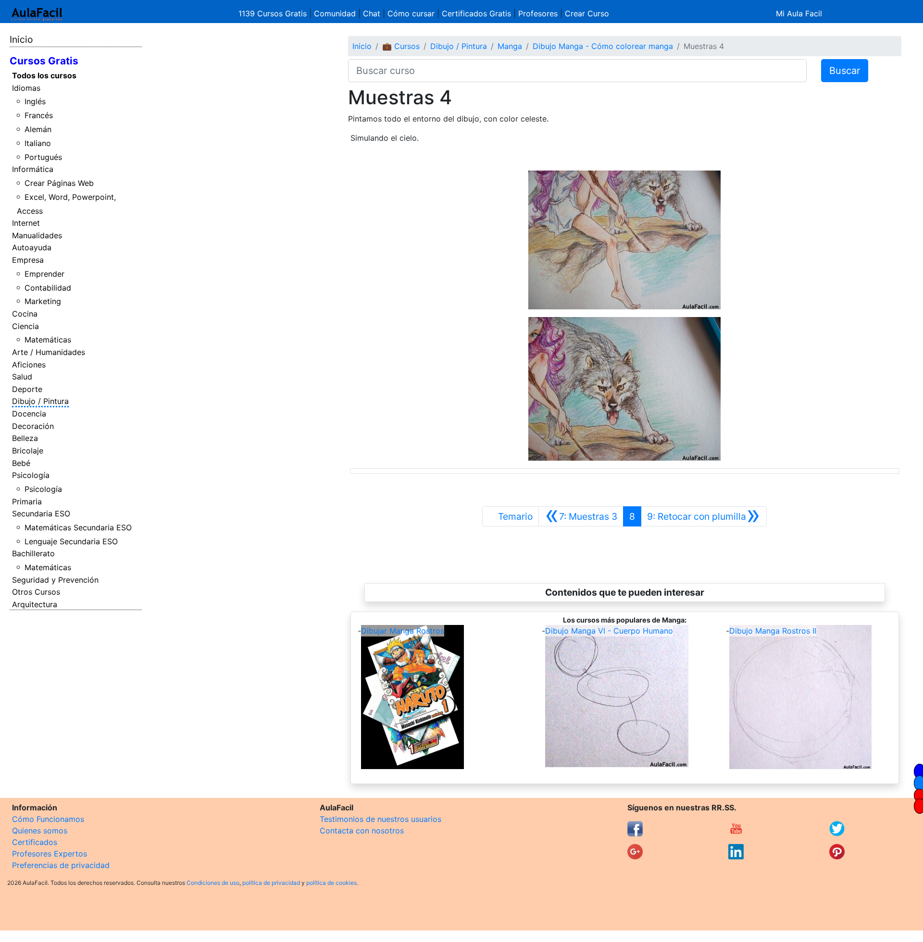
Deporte (27, 389)
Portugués (43, 157)
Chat (371, 13)
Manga (510, 46)
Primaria (27, 501)
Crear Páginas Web (59, 183)
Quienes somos (39, 830)
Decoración (33, 426)
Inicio (21, 39)
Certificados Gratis (476, 13)
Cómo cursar (411, 13)
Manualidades (37, 235)
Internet (26, 223)
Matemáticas (48, 339)
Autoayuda (31, 247)
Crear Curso (587, 13)
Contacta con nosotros (362, 830)
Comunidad (335, 13)
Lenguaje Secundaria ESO (71, 541)
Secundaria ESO (41, 513)
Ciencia (25, 326)
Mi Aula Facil (799, 13)
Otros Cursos (36, 592)
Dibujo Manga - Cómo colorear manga (603, 46)
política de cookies (331, 882)
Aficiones (29, 364)
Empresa (28, 260)
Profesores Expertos (49, 853)
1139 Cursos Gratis (273, 13)
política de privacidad (271, 882)
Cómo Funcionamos (48, 819)
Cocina (24, 313)
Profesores (538, 13)
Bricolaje (27, 450)
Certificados (34, 842)
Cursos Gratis (44, 61)
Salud (22, 376)
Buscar (844, 70)
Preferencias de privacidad (61, 865)
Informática (32, 169)
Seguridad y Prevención (55, 580)
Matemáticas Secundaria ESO (78, 527)
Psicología (31, 475)
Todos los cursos (44, 75)
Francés (39, 115)
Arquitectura (34, 604)
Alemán (38, 129)
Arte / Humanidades (48, 352)
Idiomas (26, 88)
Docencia (29, 413)
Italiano (38, 143)
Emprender (44, 274)
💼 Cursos (401, 46)
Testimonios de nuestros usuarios (380, 819)
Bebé (21, 463)
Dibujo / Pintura (40, 401)
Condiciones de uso (213, 882)
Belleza (25, 438)
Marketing (43, 301)
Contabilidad (48, 288)
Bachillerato (33, 553)
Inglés (35, 101)
